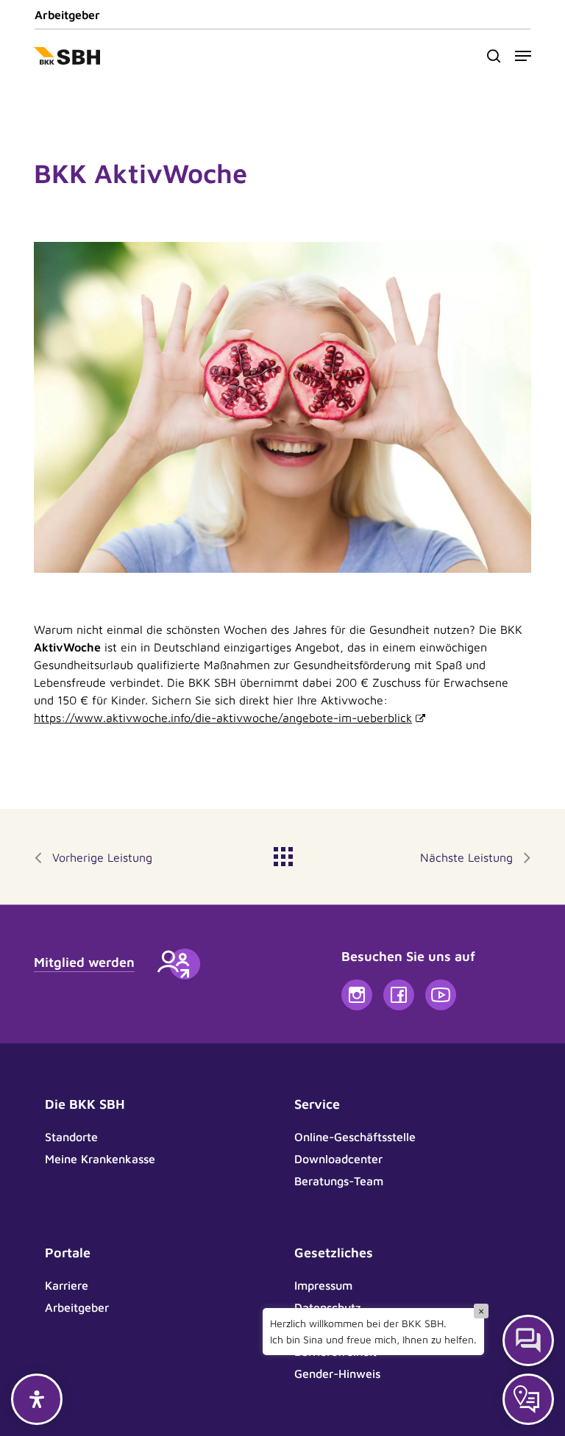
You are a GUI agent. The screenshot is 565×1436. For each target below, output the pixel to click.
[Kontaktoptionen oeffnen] (528, 1399)
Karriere (66, 1285)
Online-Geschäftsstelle (355, 1136)
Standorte (71, 1136)
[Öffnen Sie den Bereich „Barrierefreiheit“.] (37, 1399)
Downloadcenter (338, 1158)
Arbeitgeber (67, 14)
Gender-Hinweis (337, 1373)
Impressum (323, 1285)
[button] (523, 56)
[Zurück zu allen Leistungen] (282, 853)
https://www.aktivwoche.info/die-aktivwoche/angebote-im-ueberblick (223, 717)
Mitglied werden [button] (84, 962)
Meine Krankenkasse (100, 1158)
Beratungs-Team (338, 1180)
